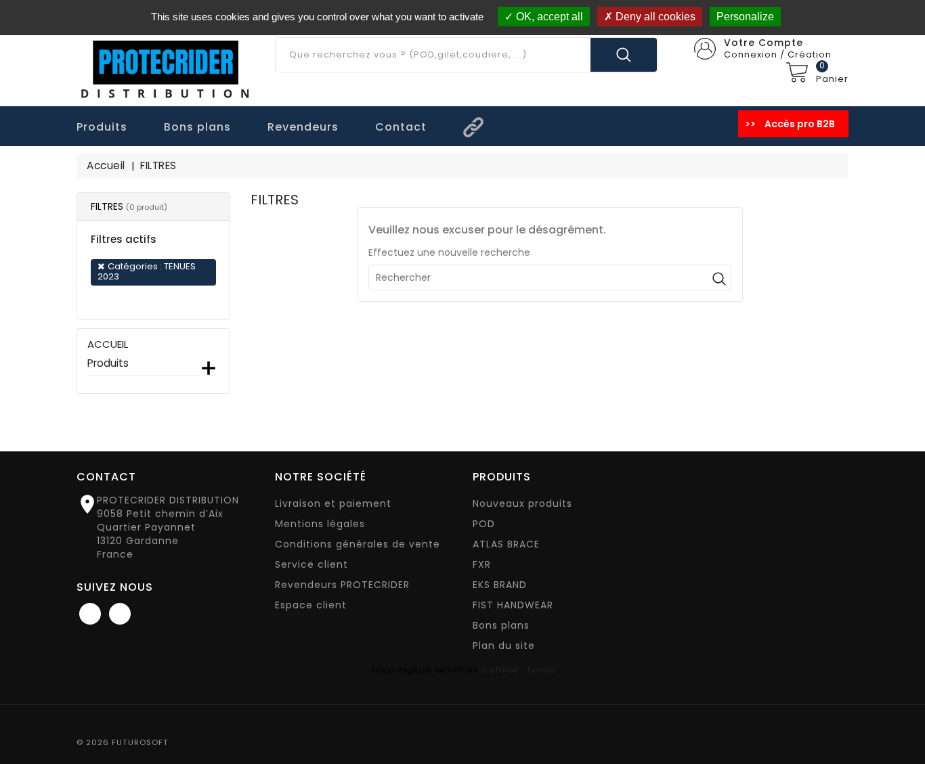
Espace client (311, 605)
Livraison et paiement (333, 503)
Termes (540, 670)
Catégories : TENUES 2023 (147, 271)
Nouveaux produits (522, 503)
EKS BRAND (500, 584)
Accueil (107, 344)
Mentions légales (320, 524)
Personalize (745, 16)
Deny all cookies (654, 16)
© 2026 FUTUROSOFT (123, 742)
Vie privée (499, 670)
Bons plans (501, 625)
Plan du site (504, 645)
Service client (311, 564)
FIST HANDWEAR (513, 605)
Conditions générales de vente (357, 544)
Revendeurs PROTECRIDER (342, 584)
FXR (482, 564)
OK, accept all (548, 16)
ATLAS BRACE (506, 544)
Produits (108, 363)
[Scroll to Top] (900, 716)
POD (484, 524)
